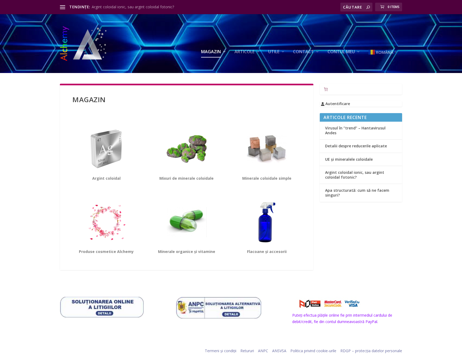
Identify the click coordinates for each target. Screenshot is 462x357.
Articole (244, 52)
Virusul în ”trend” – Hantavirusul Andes (355, 130)
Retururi (247, 350)
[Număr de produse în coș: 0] (326, 89)
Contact (303, 52)
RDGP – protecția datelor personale (371, 350)
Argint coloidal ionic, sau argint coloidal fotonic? (133, 6)
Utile (273, 52)
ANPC (263, 350)
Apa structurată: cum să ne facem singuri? (357, 193)
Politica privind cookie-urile (313, 350)
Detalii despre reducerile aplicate (356, 145)
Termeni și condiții (220, 350)
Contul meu (341, 52)
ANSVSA (279, 350)
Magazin (211, 52)
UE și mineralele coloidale (349, 159)
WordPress (143, 350)
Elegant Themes (96, 350)
